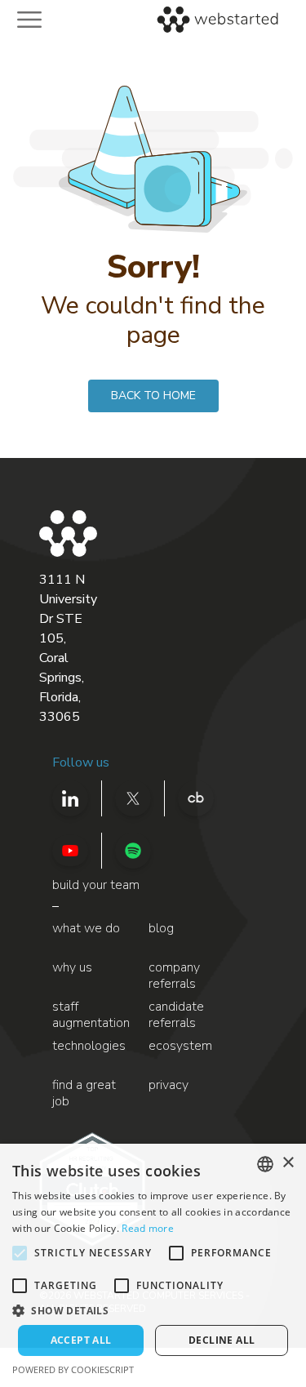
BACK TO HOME (153, 395)
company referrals (174, 976)
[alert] (153, 1265)
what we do (86, 928)
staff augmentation (91, 1015)
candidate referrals (176, 1015)
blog (161, 928)
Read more (148, 1228)
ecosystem (180, 1046)
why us (72, 967)
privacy (168, 1085)
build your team (96, 885)
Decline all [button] (221, 1340)
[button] (153, 1310)
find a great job (84, 1093)
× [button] (288, 1163)
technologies (89, 1046)
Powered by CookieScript (73, 1369)
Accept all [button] (81, 1340)
